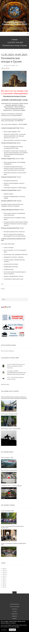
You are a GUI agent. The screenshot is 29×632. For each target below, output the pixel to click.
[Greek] (8, 307)
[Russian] (2, 307)
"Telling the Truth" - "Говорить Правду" (11, 485)
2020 (4, 580)
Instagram (14, 609)
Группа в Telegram (14, 606)
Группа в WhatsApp (14, 604)
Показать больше (5, 384)
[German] (6, 307)
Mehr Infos (16, 626)
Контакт (14, 618)
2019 (4, 583)
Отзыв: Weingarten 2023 (7, 510)
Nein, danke (12, 629)
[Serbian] (10, 307)
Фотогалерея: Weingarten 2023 (9, 413)
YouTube (15, 611)
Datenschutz (14, 613)
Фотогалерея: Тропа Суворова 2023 (10, 428)
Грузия (3, 288)
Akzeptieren (4, 629)
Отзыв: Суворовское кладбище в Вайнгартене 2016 (13, 544)
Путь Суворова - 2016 (7, 457)
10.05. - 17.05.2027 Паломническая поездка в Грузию (15, 378)
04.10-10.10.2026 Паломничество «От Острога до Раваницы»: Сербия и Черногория (16, 366)
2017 (4, 587)
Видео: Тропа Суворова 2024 (9, 470)
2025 (4, 570)
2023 (4, 574)
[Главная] (14, 11)
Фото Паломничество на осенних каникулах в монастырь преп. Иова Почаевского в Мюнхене (14, 397)
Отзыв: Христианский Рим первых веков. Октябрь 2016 (12, 526)
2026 (4, 568)
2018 (4, 585)
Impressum (14, 616)
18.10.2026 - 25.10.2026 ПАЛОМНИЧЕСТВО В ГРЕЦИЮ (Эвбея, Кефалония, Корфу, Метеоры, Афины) (16, 372)
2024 (4, 572)
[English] (4, 307)
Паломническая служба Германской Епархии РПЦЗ (14, 23)
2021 (4, 578)
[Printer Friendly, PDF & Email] (5, 68)
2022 (4, 576)
